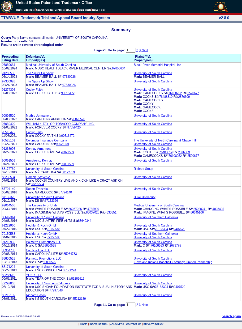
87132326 (8, 197)
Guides (49, 10)
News (95, 10)
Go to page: (117, 50)
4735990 (93, 209)
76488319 (166, 96)
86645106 (197, 212)
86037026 (75, 209)
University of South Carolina (153, 73)
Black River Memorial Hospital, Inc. (158, 65)
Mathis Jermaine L (38, 115)
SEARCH (103, 324)
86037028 (92, 212)
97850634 (8, 65)
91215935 (8, 242)
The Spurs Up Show (39, 73)
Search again (231, 316)
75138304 (161, 229)
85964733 (8, 250)
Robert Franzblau (37, 189)
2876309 (184, 96)
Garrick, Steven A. (38, 177)
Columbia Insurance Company (46, 140)
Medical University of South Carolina (51, 65)
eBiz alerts (85, 10)
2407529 (179, 229)
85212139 (8, 295)
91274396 (8, 89)
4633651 (111, 212)
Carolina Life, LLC (38, 250)
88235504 (8, 177)
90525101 (8, 140)
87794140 (8, 189)
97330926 (69, 76)
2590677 (193, 93)
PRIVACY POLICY (153, 324)
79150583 (53, 229)
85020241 (200, 209)
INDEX (93, 324)
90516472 (67, 93)
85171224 (8, 267)
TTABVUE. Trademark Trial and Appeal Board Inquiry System (55, 18)
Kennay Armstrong (38, 148)
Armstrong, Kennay (39, 160)
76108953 (157, 245)
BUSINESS (117, 324)
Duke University (145, 197)
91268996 (8, 148)
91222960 (8, 225)
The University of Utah (41, 205)
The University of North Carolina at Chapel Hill (165, 140)
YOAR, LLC (34, 275)
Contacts (60, 10)
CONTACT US (133, 324)
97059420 (8, 124)
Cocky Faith (34, 89)
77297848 (8, 283)
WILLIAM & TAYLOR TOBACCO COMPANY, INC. (60, 124)
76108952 (175, 93)
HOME (83, 324)
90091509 (67, 152)
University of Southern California (156, 217)
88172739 (8, 169)
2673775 (175, 245)
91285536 (8, 73)
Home (19, 10)
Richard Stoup (143, 169)
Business (72, 10)
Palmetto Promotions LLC (43, 242)
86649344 (8, 217)
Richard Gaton (36, 295)
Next (145, 50)
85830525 (49, 245)
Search (40, 10)
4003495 (218, 209)
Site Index (29, 10)
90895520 (8, 115)
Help (102, 10)
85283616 (8, 275)
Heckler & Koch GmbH (41, 225)
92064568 (8, 205)
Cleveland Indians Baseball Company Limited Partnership (173, 262)
